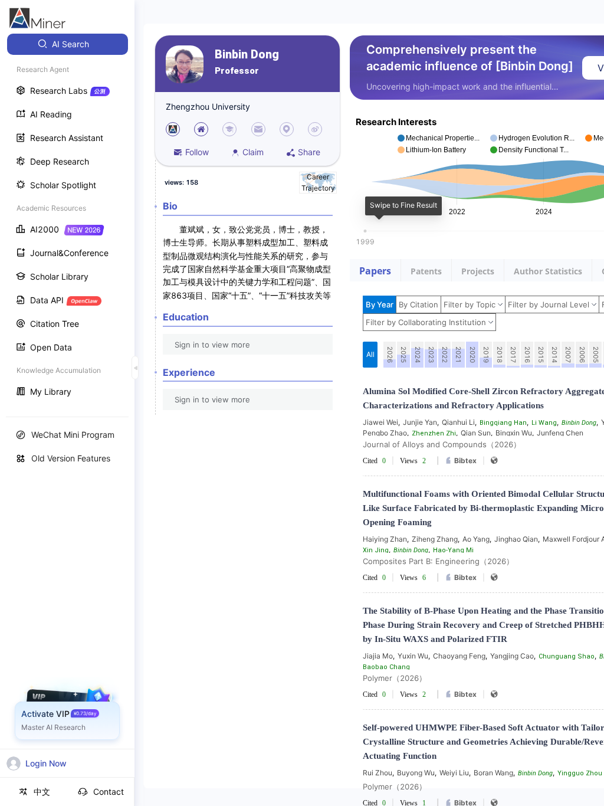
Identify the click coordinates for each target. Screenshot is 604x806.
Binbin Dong (247, 54)
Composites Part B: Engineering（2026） (438, 561)
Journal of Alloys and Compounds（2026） (442, 444)
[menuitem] (67, 44)
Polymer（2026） (394, 678)
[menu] (67, 219)
